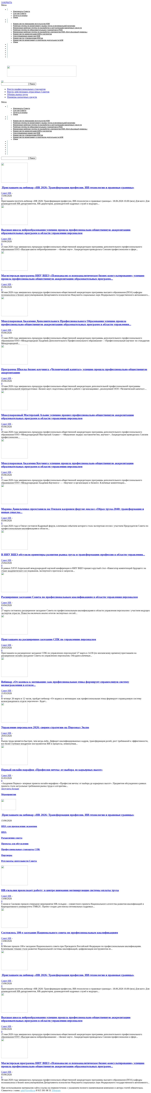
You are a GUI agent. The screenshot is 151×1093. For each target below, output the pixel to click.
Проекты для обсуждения (14, 843)
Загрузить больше (10, 788)
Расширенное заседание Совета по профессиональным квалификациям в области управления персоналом (69, 597)
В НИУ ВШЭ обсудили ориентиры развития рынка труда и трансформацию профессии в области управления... (73, 554)
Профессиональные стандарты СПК (20, 849)
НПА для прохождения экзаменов (19, 826)
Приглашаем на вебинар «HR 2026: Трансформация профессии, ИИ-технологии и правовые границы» (67, 187)
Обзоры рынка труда (17, 94)
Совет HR (6, 193)
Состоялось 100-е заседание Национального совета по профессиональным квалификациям (59, 932)
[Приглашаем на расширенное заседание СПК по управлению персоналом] (14, 633)
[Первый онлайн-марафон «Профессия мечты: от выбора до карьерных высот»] (14, 764)
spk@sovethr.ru (28, 1090)
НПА (3, 832)
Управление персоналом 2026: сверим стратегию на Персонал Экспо (45, 727)
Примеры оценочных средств (22, 97)
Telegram (56, 1090)
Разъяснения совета (11, 838)
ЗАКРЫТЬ (6, 2)
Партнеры (6, 855)
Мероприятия (8, 794)
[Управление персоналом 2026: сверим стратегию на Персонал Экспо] (14, 721)
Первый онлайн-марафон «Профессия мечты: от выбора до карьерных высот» (52, 769)
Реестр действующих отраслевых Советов (28, 92)
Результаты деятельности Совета (19, 861)
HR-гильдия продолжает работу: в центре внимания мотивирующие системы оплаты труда (60, 890)
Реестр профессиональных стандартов (26, 89)
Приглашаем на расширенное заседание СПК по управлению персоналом (48, 639)
